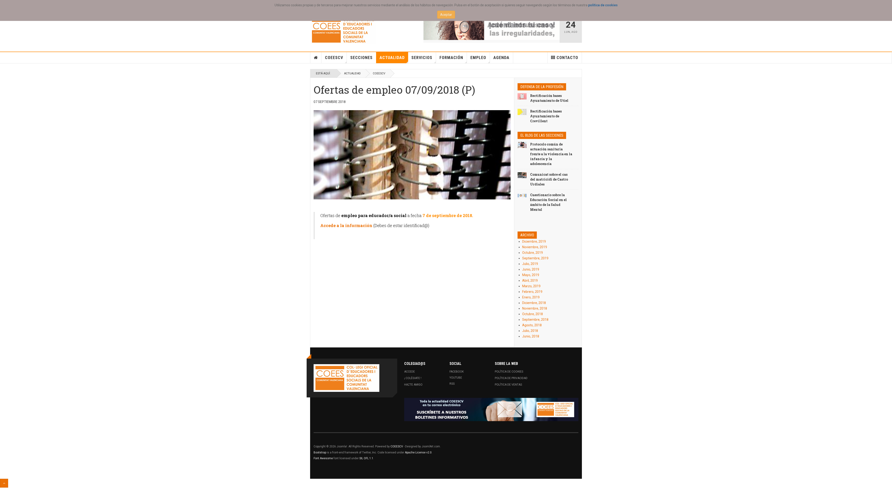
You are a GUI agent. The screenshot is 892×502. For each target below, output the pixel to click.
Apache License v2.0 (418, 452)
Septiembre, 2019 (535, 258)
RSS (452, 383)
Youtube (455, 377)
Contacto (567, 57)
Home (315, 57)
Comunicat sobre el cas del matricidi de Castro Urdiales (549, 179)
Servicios (421, 57)
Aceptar (446, 15)
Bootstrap (320, 452)
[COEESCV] (343, 30)
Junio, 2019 (530, 269)
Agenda (501, 57)
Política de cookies (509, 371)
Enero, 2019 (531, 297)
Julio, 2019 (530, 264)
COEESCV (334, 57)
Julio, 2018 (530, 331)
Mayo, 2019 (530, 275)
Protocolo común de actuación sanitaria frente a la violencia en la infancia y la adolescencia (551, 154)
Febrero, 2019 (532, 292)
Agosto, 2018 (532, 325)
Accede (409, 371)
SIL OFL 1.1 (366, 458)
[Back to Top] (4, 483)
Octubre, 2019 (532, 252)
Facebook (456, 371)
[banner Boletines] (491, 409)
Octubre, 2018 (532, 314)
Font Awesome (323, 458)
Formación (451, 57)
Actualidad (392, 57)
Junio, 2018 (530, 336)
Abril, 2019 (530, 280)
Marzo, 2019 (531, 286)
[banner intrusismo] (491, 28)
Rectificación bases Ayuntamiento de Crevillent (546, 116)
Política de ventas (508, 384)
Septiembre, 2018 (535, 319)
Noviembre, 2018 (534, 308)
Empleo (478, 57)
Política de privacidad (511, 378)
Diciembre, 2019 (534, 241)
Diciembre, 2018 (534, 303)
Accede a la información (346, 225)
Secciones (361, 57)
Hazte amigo (413, 384)
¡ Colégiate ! (412, 378)
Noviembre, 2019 (534, 247)
